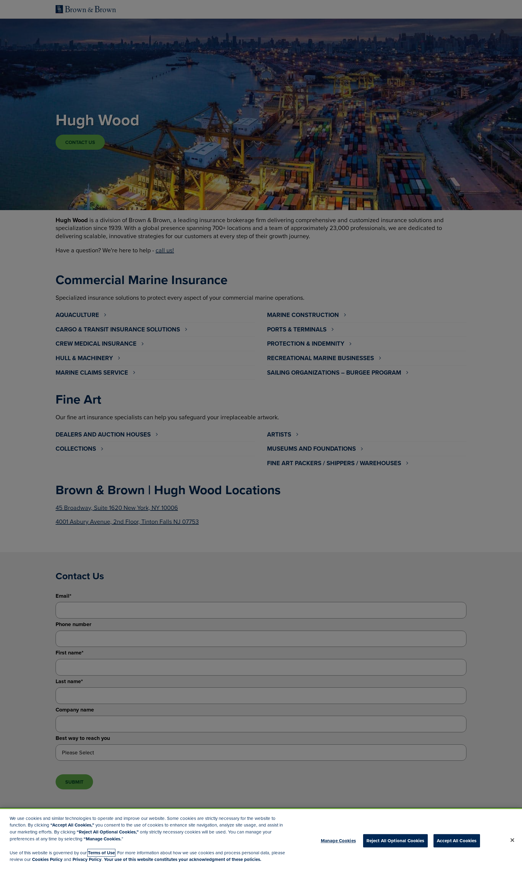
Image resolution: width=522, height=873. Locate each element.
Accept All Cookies (457, 840)
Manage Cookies (338, 840)
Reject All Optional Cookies (395, 840)
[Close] (512, 840)
